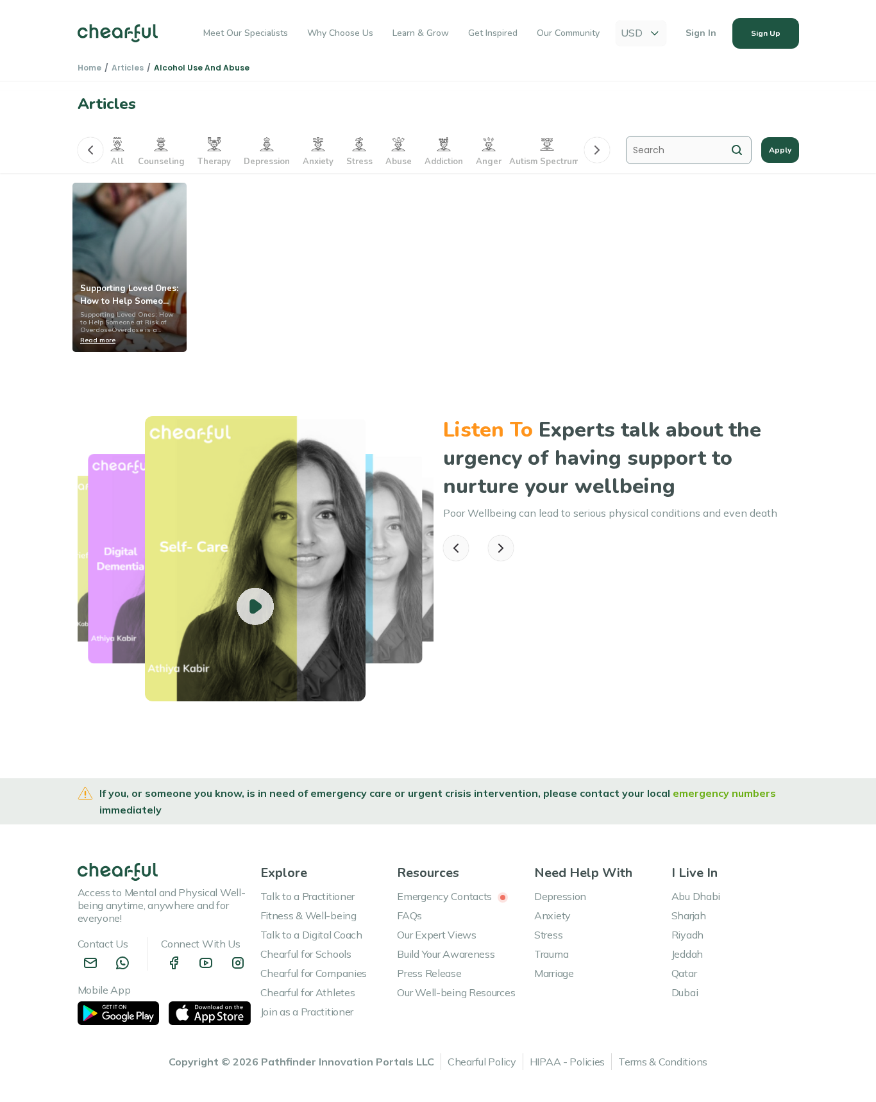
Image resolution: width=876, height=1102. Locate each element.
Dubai (684, 992)
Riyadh (687, 934)
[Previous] (90, 150)
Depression (560, 896)
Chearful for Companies (313, 973)
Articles (128, 67)
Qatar (684, 973)
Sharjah (688, 915)
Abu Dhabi (695, 896)
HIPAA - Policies (567, 1061)
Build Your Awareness (445, 954)
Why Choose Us (340, 33)
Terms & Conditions (662, 1061)
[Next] (597, 150)
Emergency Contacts (445, 896)
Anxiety (552, 915)
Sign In (701, 33)
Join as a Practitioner (307, 1011)
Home (89, 67)
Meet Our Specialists (245, 33)
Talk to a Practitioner (307, 896)
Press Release (429, 973)
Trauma (551, 954)
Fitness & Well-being (308, 915)
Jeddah (687, 954)
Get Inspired (493, 33)
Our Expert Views (436, 934)
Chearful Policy (482, 1061)
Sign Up (765, 33)
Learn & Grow (420, 33)
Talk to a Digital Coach (311, 934)
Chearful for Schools (305, 954)
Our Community (568, 33)
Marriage (554, 973)
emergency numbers (724, 793)
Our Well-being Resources (456, 992)
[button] (456, 548)
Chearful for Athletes (307, 992)
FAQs (409, 915)
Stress (548, 934)
